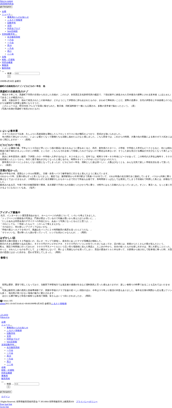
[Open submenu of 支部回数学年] (16, 34)
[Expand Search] (3, 71)
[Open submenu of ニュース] (11, 325)
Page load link (6, 404)
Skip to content (6, 1)
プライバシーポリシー (87, 401)
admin (2, 303)
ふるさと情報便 (58, 303)
